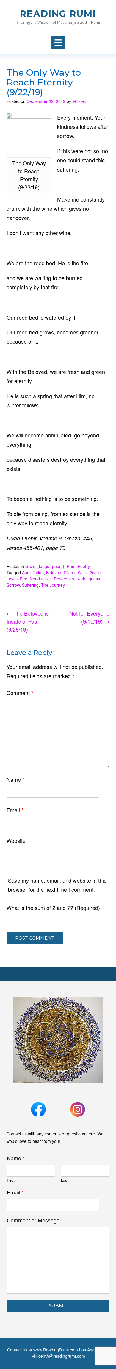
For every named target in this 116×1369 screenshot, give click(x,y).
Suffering (30, 585)
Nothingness (88, 579)
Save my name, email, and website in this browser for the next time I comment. (57, 884)
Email (15, 810)
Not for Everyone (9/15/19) (89, 617)
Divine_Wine (75, 572)
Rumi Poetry (78, 566)
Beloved (53, 572)
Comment (20, 693)
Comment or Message (33, 1220)
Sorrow (13, 585)
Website (16, 840)
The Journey (53, 585)
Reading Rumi (58, 13)
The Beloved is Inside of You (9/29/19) (28, 621)
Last (64, 1180)
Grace (95, 572)
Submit (58, 1305)
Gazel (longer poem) (44, 566)
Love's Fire (17, 579)
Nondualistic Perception (52, 579)
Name (15, 779)
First (11, 1180)
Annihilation (33, 572)
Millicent (79, 101)
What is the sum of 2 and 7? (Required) (53, 907)
